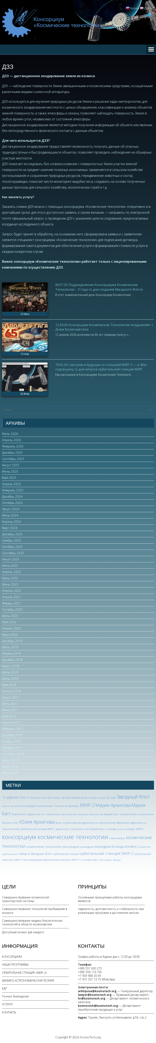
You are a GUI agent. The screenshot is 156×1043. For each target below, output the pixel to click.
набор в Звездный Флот (35, 854)
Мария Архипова (113, 805)
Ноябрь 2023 (11, 540)
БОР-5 (50, 797)
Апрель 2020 (11, 628)
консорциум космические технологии (55, 837)
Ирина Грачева (10, 806)
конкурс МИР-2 (134, 829)
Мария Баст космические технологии (129, 814)
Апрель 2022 (11, 591)
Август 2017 (10, 697)
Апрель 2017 (11, 722)
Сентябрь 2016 (13, 754)
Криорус (74, 806)
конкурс (121, 829)
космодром (86, 847)
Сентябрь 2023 (13, 553)
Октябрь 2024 (12, 503)
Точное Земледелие (15, 996)
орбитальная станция (66, 854)
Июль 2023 (10, 565)
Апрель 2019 (11, 653)
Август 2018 (10, 666)
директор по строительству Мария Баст (106, 822)
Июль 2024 (10, 515)
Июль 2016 (10, 766)
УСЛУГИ (7, 1004)
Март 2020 (9, 634)
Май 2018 (9, 685)
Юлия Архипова (37, 822)
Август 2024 (10, 509)
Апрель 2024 (11, 521)
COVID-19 (23, 797)
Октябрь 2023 (12, 547)
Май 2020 (9, 622)
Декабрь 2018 (12, 660)
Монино (7, 822)
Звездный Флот (133, 796)
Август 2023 (10, 559)
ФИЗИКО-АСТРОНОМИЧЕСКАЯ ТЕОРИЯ (28, 980)
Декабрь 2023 (12, 534)
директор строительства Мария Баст (81, 829)
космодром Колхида (109, 846)
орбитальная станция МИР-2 (106, 853)
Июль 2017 (10, 704)
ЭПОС (15, 822)
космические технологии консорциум (52, 847)
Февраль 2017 (12, 729)
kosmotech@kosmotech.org (98, 1006)
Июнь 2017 (10, 710)
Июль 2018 (10, 672)
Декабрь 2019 (12, 641)
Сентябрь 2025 (13, 459)
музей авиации (10, 854)
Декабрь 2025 (12, 452)
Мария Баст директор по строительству (38, 814)
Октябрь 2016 (12, 747)
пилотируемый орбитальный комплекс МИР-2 (51, 860)
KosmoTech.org (90, 1037)
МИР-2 (87, 805)
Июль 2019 (10, 647)
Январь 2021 (11, 603)
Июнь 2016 (10, 773)
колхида (111, 829)
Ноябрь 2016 (11, 741)
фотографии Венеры (110, 860)
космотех (144, 847)
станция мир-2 (90, 860)
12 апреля (9, 797)
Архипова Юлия (38, 797)
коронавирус (117, 838)
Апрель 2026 (11, 440)
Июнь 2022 (10, 584)
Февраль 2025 (12, 490)
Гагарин (102, 797)
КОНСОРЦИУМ (12, 957)
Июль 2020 (10, 616)
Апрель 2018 (11, 691)
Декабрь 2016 (12, 735)
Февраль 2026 (12, 446)
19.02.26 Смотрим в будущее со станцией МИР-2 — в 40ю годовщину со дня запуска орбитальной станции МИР (101, 367)
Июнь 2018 (10, 678)
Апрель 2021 (11, 597)
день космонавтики (69, 822)
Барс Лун (60, 797)
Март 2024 (9, 528)
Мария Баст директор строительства (84, 814)
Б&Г (4, 988)
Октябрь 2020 (12, 609)
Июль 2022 (10, 578)
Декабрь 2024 (12, 496)
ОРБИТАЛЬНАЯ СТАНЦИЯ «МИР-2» (24, 973)
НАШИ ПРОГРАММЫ (15, 964)
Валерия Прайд (89, 797)
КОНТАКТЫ (9, 1012)
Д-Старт (111, 797)
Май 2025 (9, 478)
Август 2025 (10, 465)
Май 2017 (9, 716)
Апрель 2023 (11, 572)
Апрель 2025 (11, 484)
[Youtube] (148, 15)
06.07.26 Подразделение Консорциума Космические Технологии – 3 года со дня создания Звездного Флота (99, 287)
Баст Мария (73, 797)
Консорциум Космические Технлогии (43, 806)
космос (131, 846)
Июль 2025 (10, 471)
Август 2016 (10, 760)
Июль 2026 (10, 434)
